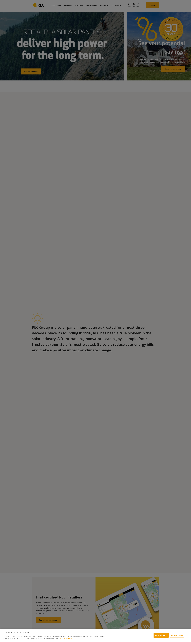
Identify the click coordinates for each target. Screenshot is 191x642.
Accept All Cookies (161, 635)
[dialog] (95, 635)
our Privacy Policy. (65, 638)
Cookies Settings (177, 635)
